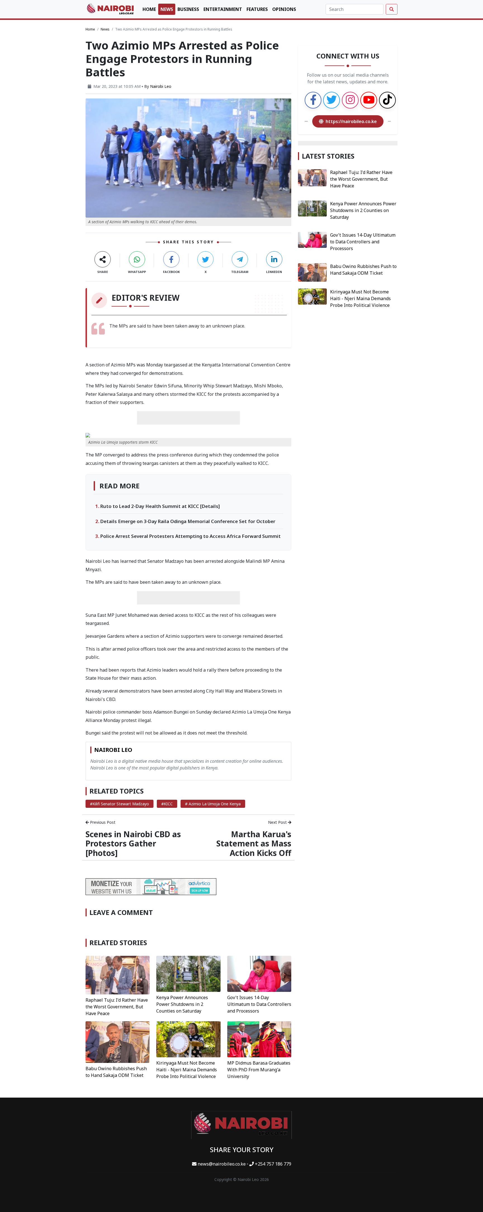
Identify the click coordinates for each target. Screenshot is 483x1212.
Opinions (284, 9)
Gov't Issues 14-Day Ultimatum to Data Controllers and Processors (259, 1004)
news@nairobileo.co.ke (222, 1164)
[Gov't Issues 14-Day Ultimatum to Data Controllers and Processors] (259, 973)
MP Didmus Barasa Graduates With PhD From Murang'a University (258, 1069)
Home (149, 9)
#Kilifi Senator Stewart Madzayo (119, 803)
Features (257, 9)
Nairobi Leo (160, 86)
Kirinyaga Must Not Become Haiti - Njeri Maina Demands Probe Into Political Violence (186, 1069)
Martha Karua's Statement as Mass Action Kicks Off (253, 843)
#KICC (167, 803)
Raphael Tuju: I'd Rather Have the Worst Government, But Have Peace (117, 1006)
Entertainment (222, 9)
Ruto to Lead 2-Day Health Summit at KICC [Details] (160, 506)
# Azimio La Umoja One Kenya (213, 803)
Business (188, 9)
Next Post (278, 822)
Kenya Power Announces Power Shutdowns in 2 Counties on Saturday (182, 1004)
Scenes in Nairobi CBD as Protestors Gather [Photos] (133, 843)
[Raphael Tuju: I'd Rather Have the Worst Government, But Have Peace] (118, 974)
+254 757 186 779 (272, 1164)
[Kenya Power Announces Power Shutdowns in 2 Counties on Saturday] (188, 973)
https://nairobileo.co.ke (351, 121)
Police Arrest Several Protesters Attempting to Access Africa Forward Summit (190, 536)
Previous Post (102, 822)
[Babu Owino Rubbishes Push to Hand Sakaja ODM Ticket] (118, 1042)
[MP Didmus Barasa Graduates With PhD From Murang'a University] (259, 1039)
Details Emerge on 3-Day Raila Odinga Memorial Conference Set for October (187, 521)
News (166, 9)
